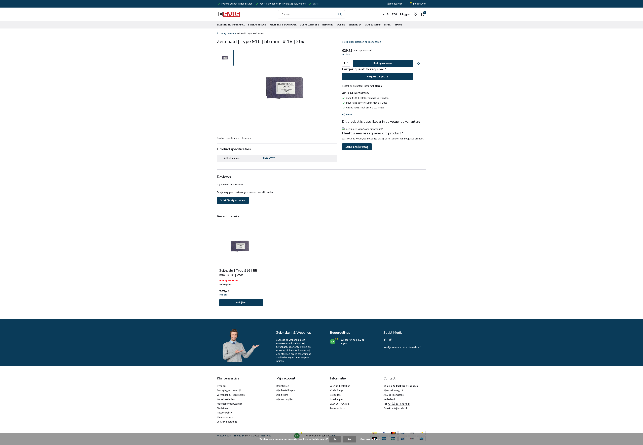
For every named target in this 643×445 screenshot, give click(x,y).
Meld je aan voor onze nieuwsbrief (401, 347)
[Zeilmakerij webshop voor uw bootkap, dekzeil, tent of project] (229, 14)
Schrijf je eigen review (232, 200)
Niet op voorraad (382, 63)
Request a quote (377, 76)
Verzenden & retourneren (231, 395)
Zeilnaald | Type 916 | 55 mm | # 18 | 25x (238, 273)
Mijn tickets (282, 395)
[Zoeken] (339, 14)
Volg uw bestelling (227, 421)
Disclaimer (222, 408)
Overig (341, 24)
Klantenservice (394, 3)
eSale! (387, 24)
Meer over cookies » (370, 439)
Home (231, 33)
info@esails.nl (399, 408)
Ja (335, 439)
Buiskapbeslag (257, 24)
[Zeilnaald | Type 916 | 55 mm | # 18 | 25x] (241, 246)
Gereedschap (373, 24)
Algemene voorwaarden (229, 403)
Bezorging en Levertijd (229, 390)
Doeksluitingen (309, 24)
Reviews (246, 138)
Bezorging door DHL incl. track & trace (366, 102)
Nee (349, 439)
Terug (223, 33)
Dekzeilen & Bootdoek (283, 24)
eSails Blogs (336, 390)
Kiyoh (423, 3)
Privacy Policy (224, 412)
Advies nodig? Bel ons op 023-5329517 (366, 107)
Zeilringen (355, 24)
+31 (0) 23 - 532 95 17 (399, 403)
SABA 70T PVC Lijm (339, 403)
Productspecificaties (228, 138)
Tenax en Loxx (337, 408)
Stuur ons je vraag (356, 147)
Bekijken (241, 302)
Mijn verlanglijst (284, 399)
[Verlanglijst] (415, 14)
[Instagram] (390, 340)
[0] (421, 14)
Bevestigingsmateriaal (231, 24)
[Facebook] (384, 340)
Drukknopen (336, 399)
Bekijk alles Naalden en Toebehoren (361, 42)
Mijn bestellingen (285, 390)
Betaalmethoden (226, 399)
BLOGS (398, 24)
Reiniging (328, 24)
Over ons (222, 386)
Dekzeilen (335, 395)
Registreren (282, 386)
